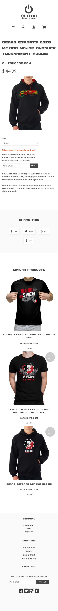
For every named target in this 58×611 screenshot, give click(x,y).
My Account (29, 547)
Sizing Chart (29, 554)
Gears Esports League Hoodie (29, 484)
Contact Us (29, 525)
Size (4, 138)
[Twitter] (26, 591)
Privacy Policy (29, 558)
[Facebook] (21, 591)
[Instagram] (31, 591)
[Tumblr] (37, 591)
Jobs (29, 528)
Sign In (29, 551)
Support (29, 531)
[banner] (29, 11)
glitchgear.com (16, 63)
